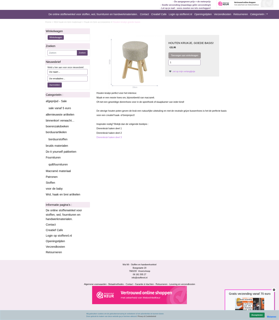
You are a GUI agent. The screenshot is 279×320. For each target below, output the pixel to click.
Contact (144, 14)
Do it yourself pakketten (61, 151)
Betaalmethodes (116, 284)
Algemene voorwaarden (95, 284)
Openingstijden (203, 14)
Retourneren (240, 14)
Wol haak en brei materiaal (68, 22)
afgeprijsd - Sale (56, 101)
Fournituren (53, 157)
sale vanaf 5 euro (60, 108)
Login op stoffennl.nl (180, 14)
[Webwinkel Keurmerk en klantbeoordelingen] (139, 295)
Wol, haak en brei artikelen (63, 194)
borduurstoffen (58, 139)
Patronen (52, 176)
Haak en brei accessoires (97, 22)
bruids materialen (57, 145)
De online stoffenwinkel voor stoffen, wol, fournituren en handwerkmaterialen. (93, 14)
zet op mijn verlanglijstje (183, 71)
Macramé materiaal (58, 171)
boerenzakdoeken (57, 126)
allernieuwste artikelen (60, 114)
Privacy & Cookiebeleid (147, 316)
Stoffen (50, 182)
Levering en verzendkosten (182, 284)
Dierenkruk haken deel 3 (109, 137)
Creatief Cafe (159, 14)
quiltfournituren (58, 164)
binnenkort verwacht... (60, 120)
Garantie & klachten (144, 284)
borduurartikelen (56, 132)
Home (48, 22)
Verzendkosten (222, 14)
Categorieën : (258, 14)
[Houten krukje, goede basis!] (135, 61)
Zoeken (82, 53)
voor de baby (54, 188)
